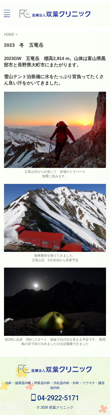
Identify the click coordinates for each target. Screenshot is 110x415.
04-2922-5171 (57, 398)
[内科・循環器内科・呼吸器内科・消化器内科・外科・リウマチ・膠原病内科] (55, 13)
